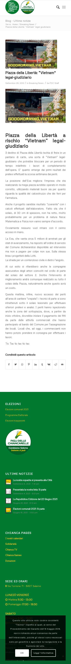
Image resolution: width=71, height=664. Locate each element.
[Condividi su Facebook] (9, 364)
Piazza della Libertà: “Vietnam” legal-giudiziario (30, 75)
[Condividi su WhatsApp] (22, 364)
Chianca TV (11, 549)
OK (22, 653)
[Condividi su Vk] (49, 364)
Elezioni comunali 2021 (16, 409)
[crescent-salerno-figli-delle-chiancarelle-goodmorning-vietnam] (31, 54)
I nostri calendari (14, 538)
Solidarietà (10, 543)
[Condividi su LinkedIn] (35, 364)
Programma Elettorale (16, 415)
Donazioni (10, 560)
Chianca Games (13, 555)
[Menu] (64, 7)
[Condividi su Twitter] (15, 364)
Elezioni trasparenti (15, 420)
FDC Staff (54, 83)
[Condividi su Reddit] (55, 364)
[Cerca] (56, 7)
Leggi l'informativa (43, 653)
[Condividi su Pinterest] (29, 364)
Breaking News (36, 83)
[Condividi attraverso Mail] (62, 364)
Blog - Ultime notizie (18, 20)
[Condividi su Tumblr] (42, 364)
